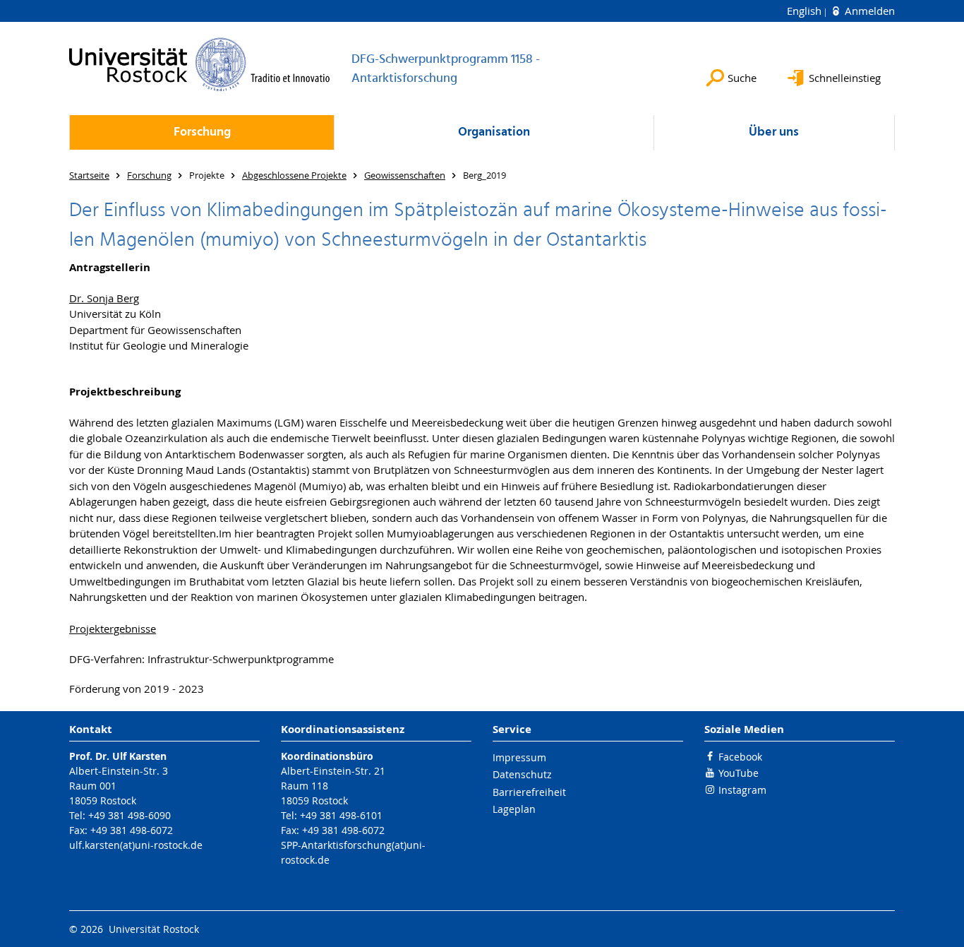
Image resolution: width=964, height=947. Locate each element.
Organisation (494, 132)
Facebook (740, 756)
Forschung (202, 132)
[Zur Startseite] (199, 64)
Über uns (774, 132)
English (805, 11)
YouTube (738, 773)
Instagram (742, 790)
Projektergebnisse (112, 628)
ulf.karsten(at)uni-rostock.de (136, 845)
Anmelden (868, 11)
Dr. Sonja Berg (104, 298)
